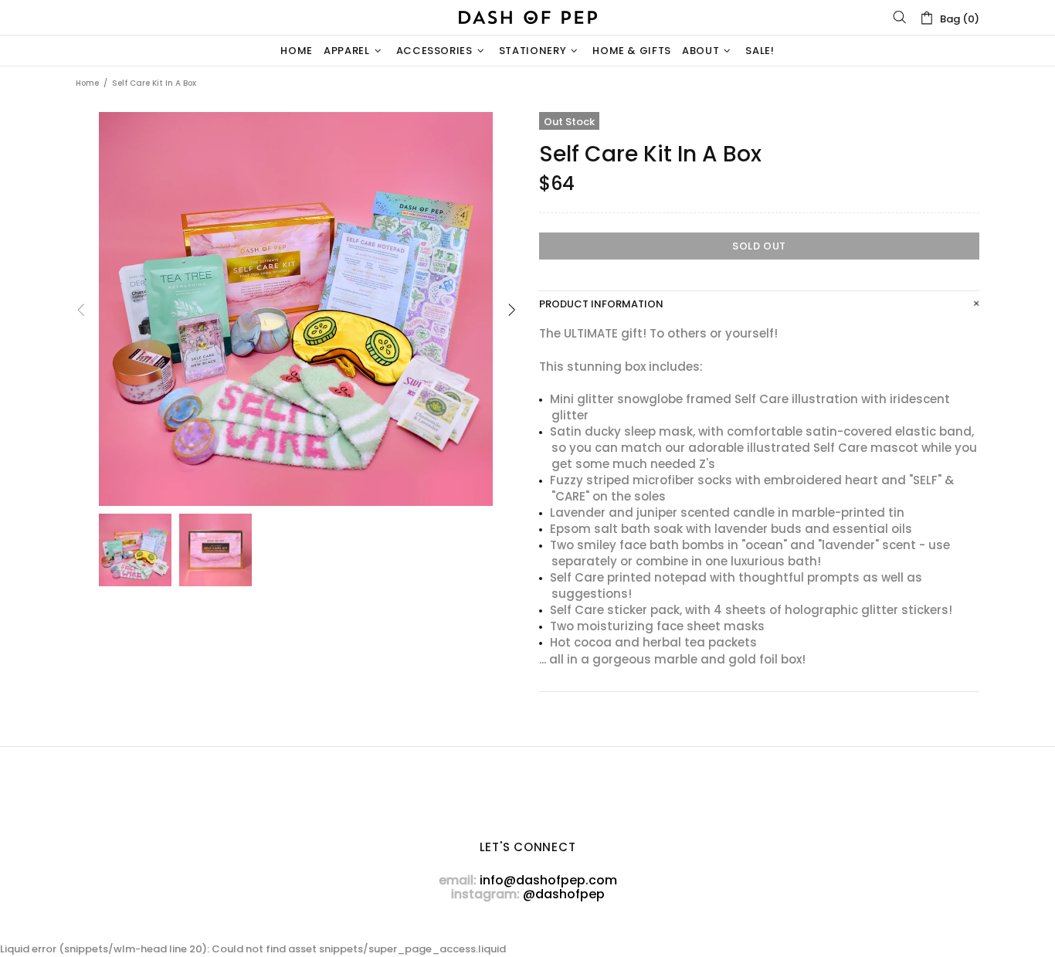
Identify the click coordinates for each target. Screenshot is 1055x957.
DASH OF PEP (527, 17)
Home (87, 83)
